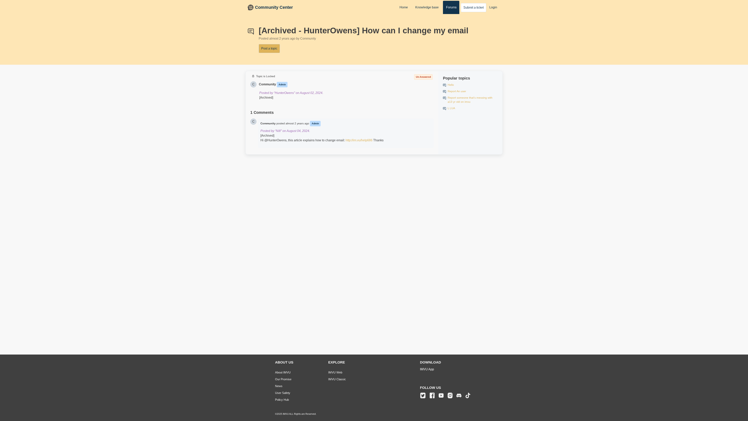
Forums (451, 7)
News (278, 386)
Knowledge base (427, 7)
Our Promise (283, 379)
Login (493, 7)
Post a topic (269, 48)
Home (404, 7)
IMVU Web (335, 372)
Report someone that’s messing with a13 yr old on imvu (470, 99)
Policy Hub (282, 399)
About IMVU (283, 372)
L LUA (451, 108)
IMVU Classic (337, 379)
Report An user (457, 91)
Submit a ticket (473, 7)
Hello (451, 84)
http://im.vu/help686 (359, 140)
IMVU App (427, 369)
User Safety (282, 392)
